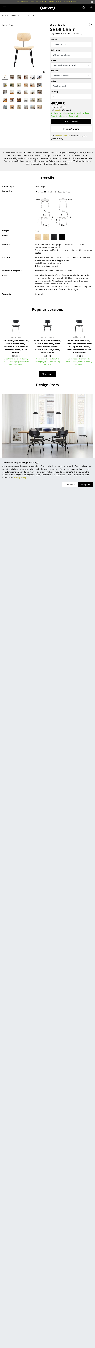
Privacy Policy (20, 477)
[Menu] (4, 7)
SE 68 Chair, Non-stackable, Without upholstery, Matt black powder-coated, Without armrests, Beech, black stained (47, 346)
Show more (47, 374)
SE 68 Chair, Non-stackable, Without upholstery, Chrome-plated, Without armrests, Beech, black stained (16, 346)
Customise (69, 484)
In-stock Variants (71, 129)
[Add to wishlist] (90, 24)
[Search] (83, 7)
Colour (53, 81)
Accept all (85, 484)
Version (54, 39)
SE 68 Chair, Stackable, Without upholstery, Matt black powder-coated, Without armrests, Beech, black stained (79, 346)
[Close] (92, 2)
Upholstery (55, 50)
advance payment (62, 135)
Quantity (54, 91)
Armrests (55, 71)
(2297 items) (27, 15)
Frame (53, 60)
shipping (58, 110)
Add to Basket (71, 121)
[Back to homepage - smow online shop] (47, 8)
